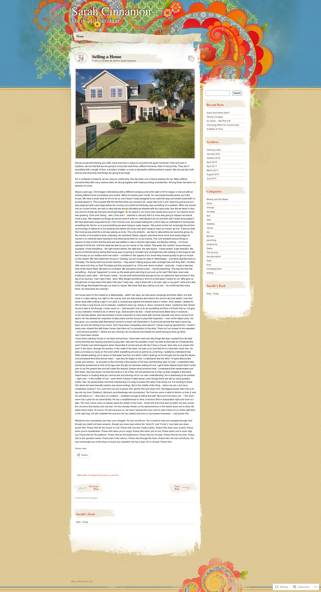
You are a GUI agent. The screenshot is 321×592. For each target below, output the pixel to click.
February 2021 (214, 149)
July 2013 (211, 178)
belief (209, 203)
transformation (214, 256)
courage (211, 211)
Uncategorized (94, 474)
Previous (93, 487)
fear (208, 215)
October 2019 (213, 157)
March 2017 (213, 170)
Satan (210, 248)
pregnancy (212, 244)
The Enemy (212, 252)
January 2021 (214, 153)
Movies (210, 235)
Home (80, 36)
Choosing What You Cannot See (223, 124)
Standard (190, 57)
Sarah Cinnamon (111, 10)
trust (209, 264)
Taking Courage (215, 116)
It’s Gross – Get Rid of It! (219, 120)
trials (209, 260)
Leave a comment (110, 474)
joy (208, 231)
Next (177, 487)
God (209, 219)
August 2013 (213, 174)
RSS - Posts (82, 521)
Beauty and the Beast (217, 199)
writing (210, 272)
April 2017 (212, 166)
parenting (211, 240)
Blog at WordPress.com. (82, 581)
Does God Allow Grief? (218, 112)
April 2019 (212, 162)
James (210, 227)
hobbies (211, 223)
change (210, 207)
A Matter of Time (215, 128)
